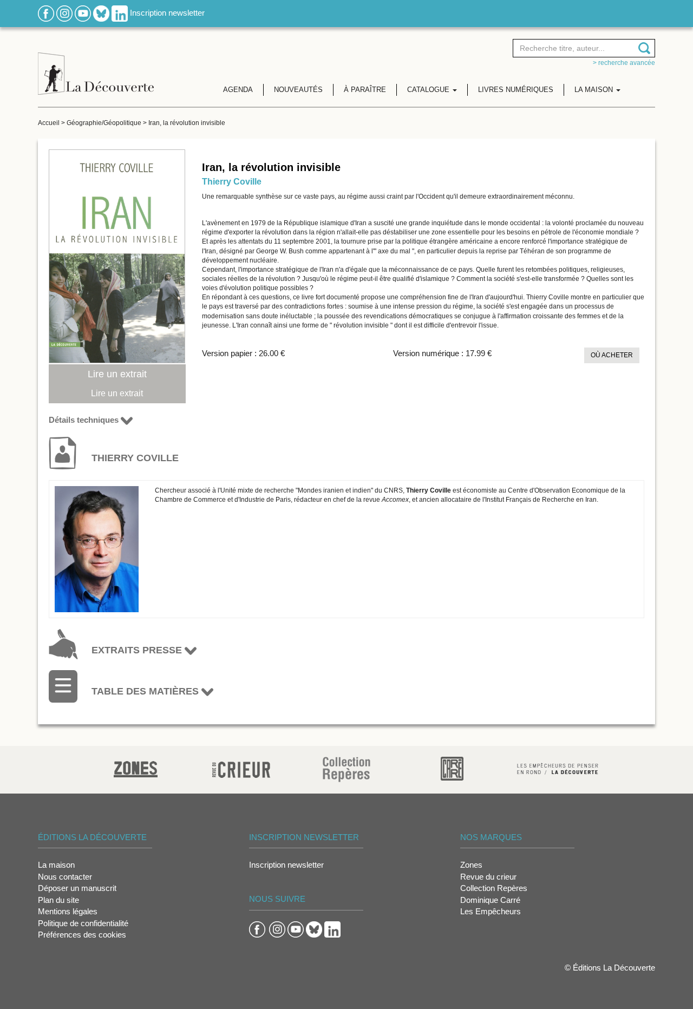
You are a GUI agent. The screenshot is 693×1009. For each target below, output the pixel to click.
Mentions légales (67, 911)
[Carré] (452, 767)
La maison (56, 864)
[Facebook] (46, 12)
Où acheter (612, 355)
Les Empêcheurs (490, 911)
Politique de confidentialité (83, 923)
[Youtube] (83, 12)
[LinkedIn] (120, 12)
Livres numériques (515, 90)
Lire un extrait (117, 374)
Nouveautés (298, 90)
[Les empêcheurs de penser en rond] (557, 767)
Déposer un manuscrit (77, 888)
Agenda (238, 90)
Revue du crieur (488, 876)
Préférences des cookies (82, 934)
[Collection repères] (346, 769)
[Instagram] (64, 12)
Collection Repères (493, 888)
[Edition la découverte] (96, 65)
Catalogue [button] (429, 90)
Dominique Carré (490, 900)
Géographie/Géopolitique (104, 123)
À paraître (365, 90)
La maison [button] (594, 90)
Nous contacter (65, 876)
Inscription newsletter (167, 12)
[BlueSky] (101, 12)
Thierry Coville (231, 181)
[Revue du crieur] (241, 767)
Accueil (49, 123)
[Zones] (136, 767)
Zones (471, 864)
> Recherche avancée (624, 63)
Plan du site (58, 900)
